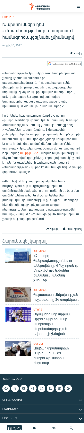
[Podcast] (59, 388)
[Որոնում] (71, 428)
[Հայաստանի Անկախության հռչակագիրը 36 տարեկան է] (18, 294)
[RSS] (50, 388)
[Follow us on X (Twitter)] (15, 388)
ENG (52, 428)
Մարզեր (38, 343)
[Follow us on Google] (68, 388)
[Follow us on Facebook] (6, 388)
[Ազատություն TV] (34, 428)
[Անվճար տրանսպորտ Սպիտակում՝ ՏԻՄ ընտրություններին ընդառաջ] (18, 348)
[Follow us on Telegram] (32, 388)
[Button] (76, 53)
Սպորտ (37, 309)
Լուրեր (7, 17)
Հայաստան (40, 251)
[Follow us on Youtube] (24, 388)
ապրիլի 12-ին (30, 153)
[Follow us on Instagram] (41, 388)
